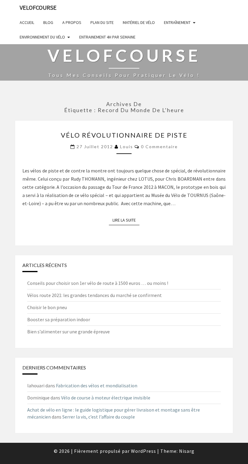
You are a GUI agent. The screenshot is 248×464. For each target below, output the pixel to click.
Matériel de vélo (139, 22)
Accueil (27, 22)
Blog (48, 22)
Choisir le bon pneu (47, 307)
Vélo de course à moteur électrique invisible (105, 398)
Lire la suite (126, 220)
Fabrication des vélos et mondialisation (96, 385)
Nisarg (186, 451)
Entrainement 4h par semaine (107, 37)
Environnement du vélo (42, 37)
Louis (126, 146)
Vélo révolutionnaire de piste (124, 135)
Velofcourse (38, 7)
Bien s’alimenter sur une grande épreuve (68, 332)
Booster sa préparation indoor (58, 319)
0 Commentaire (159, 146)
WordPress (143, 451)
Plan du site (102, 22)
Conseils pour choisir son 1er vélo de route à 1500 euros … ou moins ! (97, 283)
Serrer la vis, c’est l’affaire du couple (98, 417)
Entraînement (177, 22)
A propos (71, 22)
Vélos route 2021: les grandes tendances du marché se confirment (94, 295)
